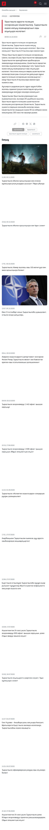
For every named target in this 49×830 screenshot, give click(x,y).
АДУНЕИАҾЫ (18, 129)
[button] (9, 10)
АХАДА (4, 16)
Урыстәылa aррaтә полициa (18, 134)
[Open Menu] (45, 4)
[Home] (4, 4)
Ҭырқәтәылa (31, 129)
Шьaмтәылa (36, 134)
